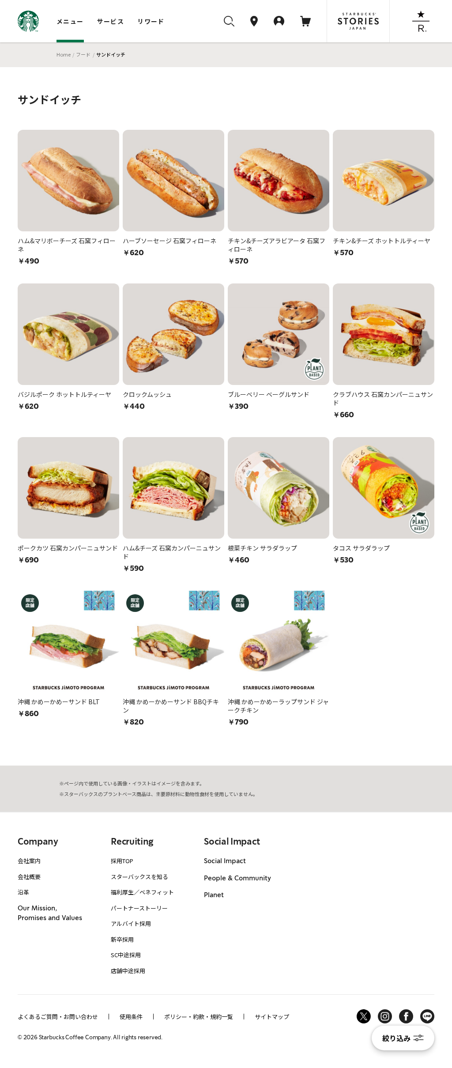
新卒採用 (122, 939)
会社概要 (29, 876)
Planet (214, 895)
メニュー (70, 21)
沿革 (23, 892)
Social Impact (225, 861)
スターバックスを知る (139, 876)
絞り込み (396, 1038)
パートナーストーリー (139, 908)
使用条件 (131, 1016)
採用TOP (122, 861)
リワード (151, 21)
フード (83, 54)
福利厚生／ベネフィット (142, 892)
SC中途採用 (126, 955)
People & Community (237, 879)
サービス (110, 21)
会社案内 (29, 861)
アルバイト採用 (131, 923)
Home (63, 54)
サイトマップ (272, 1016)
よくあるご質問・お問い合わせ (58, 1016)
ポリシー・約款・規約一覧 (198, 1016)
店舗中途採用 (128, 970)
